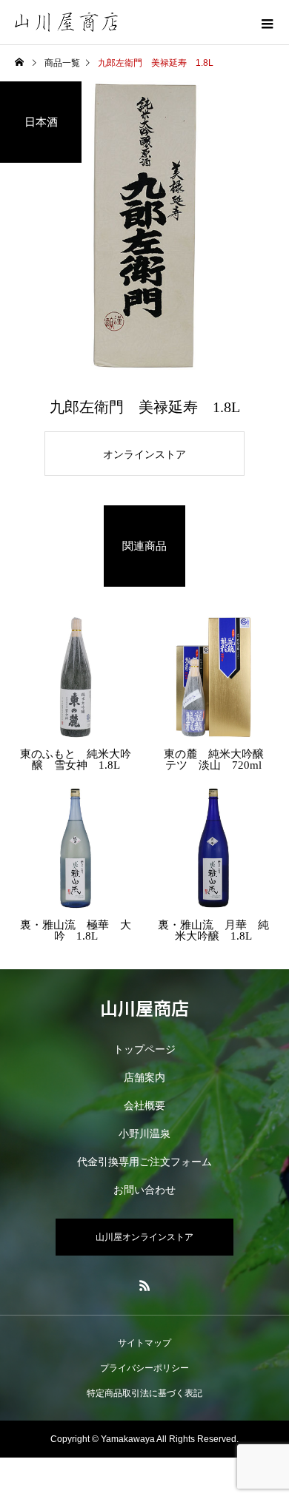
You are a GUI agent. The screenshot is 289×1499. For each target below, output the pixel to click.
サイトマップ (144, 1343)
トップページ (144, 1049)
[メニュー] (267, 22)
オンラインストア (144, 454)
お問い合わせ (144, 1190)
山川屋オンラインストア (144, 1237)
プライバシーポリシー (144, 1368)
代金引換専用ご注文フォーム (144, 1162)
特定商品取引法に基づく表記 (144, 1393)
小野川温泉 (144, 1133)
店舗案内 (144, 1077)
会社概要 (144, 1105)
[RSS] (144, 1285)
